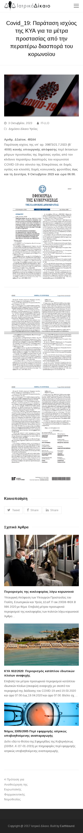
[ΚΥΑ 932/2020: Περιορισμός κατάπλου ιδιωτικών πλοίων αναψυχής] (41, 644)
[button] (13, 510)
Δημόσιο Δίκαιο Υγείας (23, 129)
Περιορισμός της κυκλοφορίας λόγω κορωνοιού (39, 591)
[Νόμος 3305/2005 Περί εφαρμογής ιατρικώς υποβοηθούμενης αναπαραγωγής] (41, 714)
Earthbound (67, 826)
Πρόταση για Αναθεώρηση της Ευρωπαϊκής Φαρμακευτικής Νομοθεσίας (16, 789)
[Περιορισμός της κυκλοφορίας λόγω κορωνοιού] (41, 560)
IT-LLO (45, 123)
